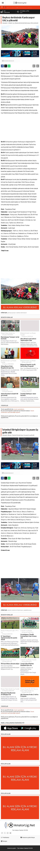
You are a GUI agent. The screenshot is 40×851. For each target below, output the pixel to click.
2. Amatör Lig (24, 390)
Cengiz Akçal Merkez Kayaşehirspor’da (27, 664)
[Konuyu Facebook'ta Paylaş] (2, 66)
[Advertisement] (15, 128)
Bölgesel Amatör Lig (25, 333)
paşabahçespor (28, 610)
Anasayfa (4, 23)
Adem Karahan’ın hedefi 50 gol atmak (9, 394)
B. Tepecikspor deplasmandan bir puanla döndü (9, 637)
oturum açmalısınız (18, 409)
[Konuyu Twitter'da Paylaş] (5, 66)
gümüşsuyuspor (11, 312)
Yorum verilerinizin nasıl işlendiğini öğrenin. (17, 411)
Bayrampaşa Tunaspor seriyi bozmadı (10, 337)
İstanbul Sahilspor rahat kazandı (28, 394)
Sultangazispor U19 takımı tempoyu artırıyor (19, 7)
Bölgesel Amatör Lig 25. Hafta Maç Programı (28, 365)
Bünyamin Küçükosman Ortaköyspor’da (8, 693)
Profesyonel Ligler (10, 630)
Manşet (3, 333)
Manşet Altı (27, 689)
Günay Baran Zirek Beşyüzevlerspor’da (7, 367)
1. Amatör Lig (11, 23)
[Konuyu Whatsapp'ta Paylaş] (9, 66)
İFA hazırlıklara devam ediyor (10, 663)
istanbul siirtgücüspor (17, 610)
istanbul (18, 312)
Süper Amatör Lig (10, 333)
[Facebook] (2, 833)
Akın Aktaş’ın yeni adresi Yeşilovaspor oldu (28, 339)
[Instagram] (8, 833)
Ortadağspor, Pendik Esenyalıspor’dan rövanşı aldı (28, 636)
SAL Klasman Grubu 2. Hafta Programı (29, 695)
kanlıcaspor (24, 312)
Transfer (22, 335)
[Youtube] (10, 833)
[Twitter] (5, 833)
